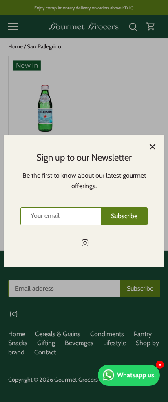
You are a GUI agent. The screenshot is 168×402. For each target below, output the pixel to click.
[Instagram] (85, 242)
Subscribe (124, 216)
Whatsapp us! (136, 375)
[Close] (152, 147)
